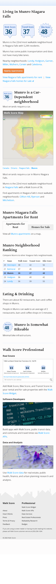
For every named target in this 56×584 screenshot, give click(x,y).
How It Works (8, 514)
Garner (49, 61)
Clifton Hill (25, 196)
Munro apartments (20, 234)
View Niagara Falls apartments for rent (22, 77)
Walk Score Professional (23, 349)
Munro (34, 168)
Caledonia (37, 64)
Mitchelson (8, 200)
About (5, 511)
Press (5, 517)
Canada (6, 168)
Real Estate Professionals (31, 517)
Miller (5, 64)
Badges (24, 524)
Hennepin (11, 265)
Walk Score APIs (28, 511)
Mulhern (14, 64)
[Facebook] (8, 507)
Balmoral (11, 269)
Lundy (31, 61)
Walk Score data (15, 472)
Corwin (23, 64)
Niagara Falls (24, 168)
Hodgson (39, 61)
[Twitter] (4, 507)
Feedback (6, 524)
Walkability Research (29, 521)
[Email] (12, 507)
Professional (28, 503)
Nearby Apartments (13, 71)
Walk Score (9, 503)
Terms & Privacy (9, 521)
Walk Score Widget (29, 507)
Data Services (27, 514)
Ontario (14, 168)
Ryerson (35, 196)
